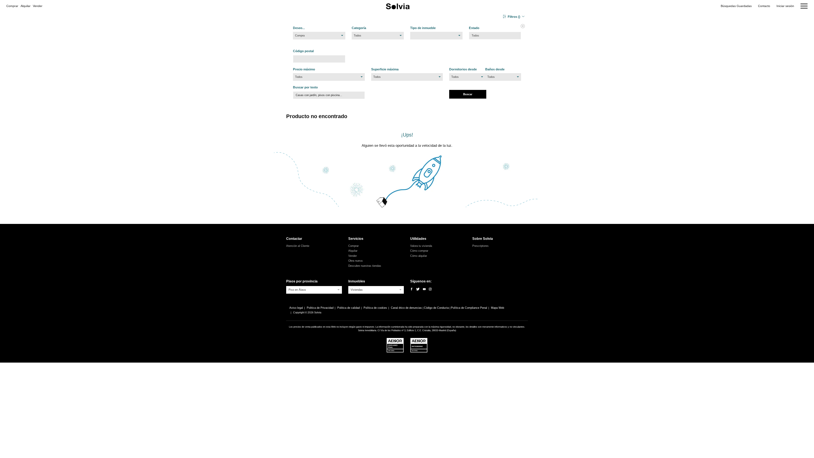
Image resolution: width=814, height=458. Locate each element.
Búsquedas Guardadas (736, 6)
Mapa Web (497, 307)
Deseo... (299, 28)
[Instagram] (430, 289)
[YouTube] (424, 289)
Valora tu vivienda (421, 245)
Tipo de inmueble (423, 28)
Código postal (303, 51)
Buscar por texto (305, 87)
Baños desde (495, 69)
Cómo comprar (419, 250)
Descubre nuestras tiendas (364, 265)
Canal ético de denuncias (407, 307)
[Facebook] (411, 289)
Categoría (359, 28)
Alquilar (26, 6)
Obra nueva (355, 260)
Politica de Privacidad (320, 307)
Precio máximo (304, 69)
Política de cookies (375, 307)
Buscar (467, 94)
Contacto (764, 6)
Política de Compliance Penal (469, 307)
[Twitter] (418, 289)
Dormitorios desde (463, 69)
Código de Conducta (437, 307)
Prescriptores (480, 245)
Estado (474, 28)
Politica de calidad (348, 307)
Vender (37, 6)
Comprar (12, 6)
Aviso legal (296, 307)
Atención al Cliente (297, 245)
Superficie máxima (385, 69)
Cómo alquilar (418, 255)
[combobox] (319, 36)
